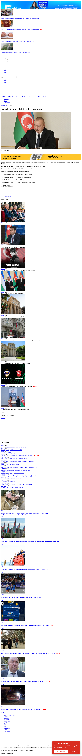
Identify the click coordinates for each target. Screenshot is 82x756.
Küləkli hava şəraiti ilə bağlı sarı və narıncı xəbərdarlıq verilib (16, 484)
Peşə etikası (7, 102)
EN (5, 71)
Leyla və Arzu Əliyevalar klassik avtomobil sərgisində (14, 458)
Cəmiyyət (19, 96)
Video (46, 96)
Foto (43, 96)
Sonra (73, 751)
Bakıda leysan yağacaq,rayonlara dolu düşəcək (12, 473)
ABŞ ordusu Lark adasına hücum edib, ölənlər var (13, 447)
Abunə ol (3, 418)
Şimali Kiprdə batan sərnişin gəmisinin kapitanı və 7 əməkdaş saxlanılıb (19, 467)
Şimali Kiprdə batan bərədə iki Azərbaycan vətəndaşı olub (15, 470)
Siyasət (15, 96)
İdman (36, 96)
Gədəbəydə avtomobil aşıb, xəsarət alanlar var (12, 487)
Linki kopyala (7, 196)
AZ (5, 70)
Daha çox (3, 488)
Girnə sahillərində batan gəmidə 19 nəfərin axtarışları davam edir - (20, 455)
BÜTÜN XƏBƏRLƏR (7, 96)
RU (5, 73)
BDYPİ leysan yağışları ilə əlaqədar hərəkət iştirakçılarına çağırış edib (18, 476)
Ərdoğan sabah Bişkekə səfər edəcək (10, 464)
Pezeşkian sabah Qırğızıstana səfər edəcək (11, 478)
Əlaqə (5, 101)
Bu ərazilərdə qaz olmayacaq (8, 481)
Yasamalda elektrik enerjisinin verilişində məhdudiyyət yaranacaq (17, 461)
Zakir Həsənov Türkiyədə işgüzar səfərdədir (12, 452)
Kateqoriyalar (4, 105)
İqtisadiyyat (32, 96)
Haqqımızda (7, 99)
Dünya (40, 96)
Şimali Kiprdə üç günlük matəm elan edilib (11, 450)
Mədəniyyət (25, 96)
